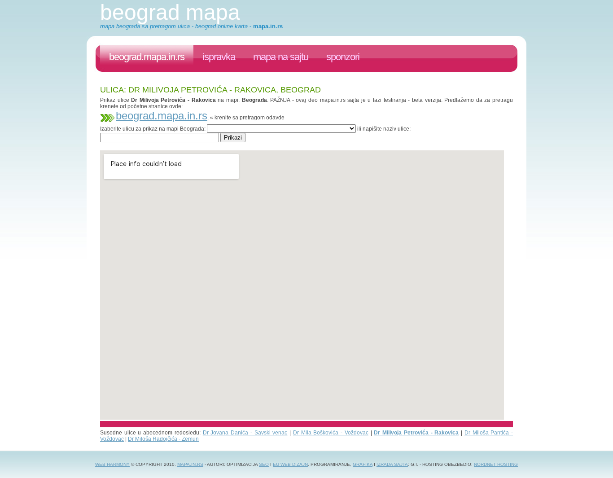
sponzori (342, 56)
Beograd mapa (170, 12)
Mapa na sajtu (280, 56)
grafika (362, 464)
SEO (264, 464)
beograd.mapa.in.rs (146, 56)
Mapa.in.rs (190, 464)
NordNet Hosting (496, 464)
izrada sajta (392, 464)
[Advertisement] (263, 145)
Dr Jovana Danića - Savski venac (245, 433)
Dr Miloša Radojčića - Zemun (163, 439)
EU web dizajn (290, 464)
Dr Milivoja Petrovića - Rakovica (416, 433)
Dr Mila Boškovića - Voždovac (330, 433)
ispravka (218, 56)
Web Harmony (112, 464)
